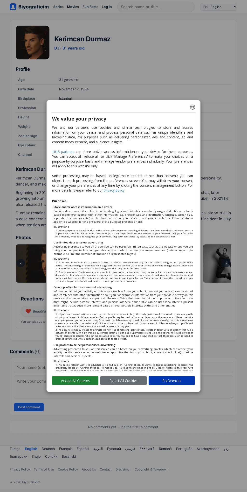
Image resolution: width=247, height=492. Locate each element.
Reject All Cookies (123, 380)
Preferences (171, 380)
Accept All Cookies (75, 380)
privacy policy (114, 190)
